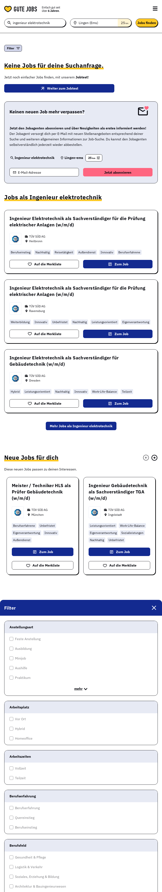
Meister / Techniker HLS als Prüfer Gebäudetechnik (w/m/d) (41, 491)
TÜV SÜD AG (37, 236)
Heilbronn (35, 241)
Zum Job (121, 264)
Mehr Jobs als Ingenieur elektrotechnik (81, 426)
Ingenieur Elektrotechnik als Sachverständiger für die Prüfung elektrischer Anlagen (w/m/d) (77, 221)
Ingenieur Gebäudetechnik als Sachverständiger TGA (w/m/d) (118, 491)
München (37, 515)
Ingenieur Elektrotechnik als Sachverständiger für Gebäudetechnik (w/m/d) (64, 361)
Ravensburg (37, 311)
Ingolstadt (115, 515)
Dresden (34, 380)
